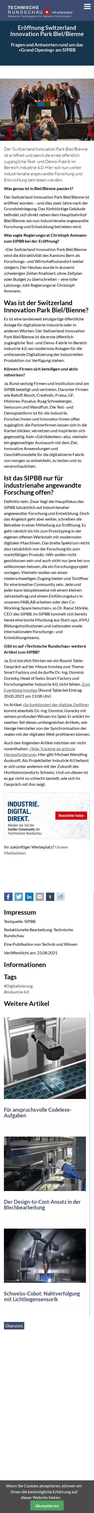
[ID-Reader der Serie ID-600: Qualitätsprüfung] (45, 1057)
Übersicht (14, 1325)
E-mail (42, 897)
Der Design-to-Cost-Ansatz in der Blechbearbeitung (42, 1204)
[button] (85, 5)
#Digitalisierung (18, 985)
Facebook (11, 897)
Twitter (21, 897)
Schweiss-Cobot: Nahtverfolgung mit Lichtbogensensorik (42, 1296)
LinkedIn (32, 897)
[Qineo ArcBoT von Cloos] (45, 1254)
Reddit (63, 897)
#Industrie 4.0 (16, 991)
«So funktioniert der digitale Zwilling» (55, 704)
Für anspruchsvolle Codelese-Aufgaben (38, 1112)
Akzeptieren (47, 1505)
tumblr (53, 897)
